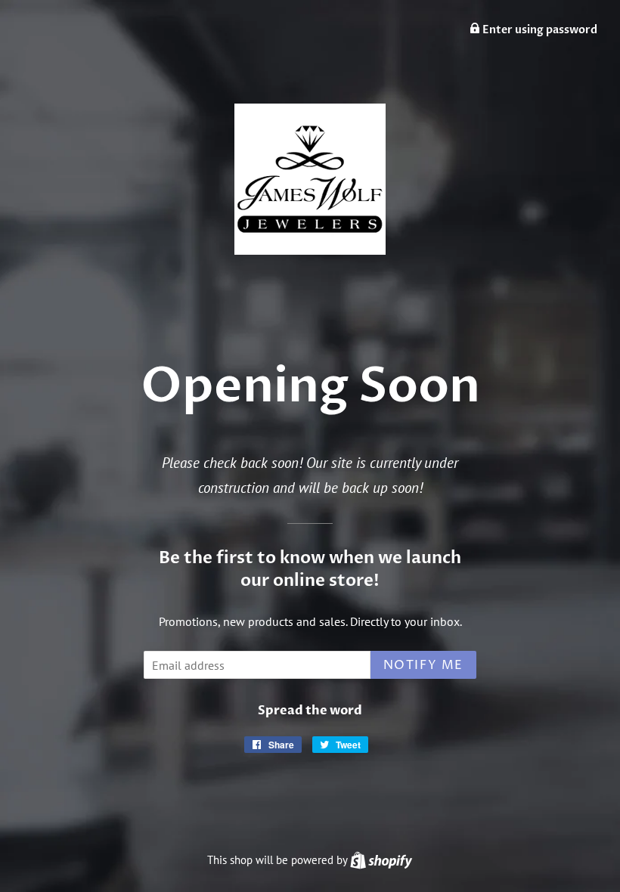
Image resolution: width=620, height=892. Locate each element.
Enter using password (538, 30)
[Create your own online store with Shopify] (381, 860)
